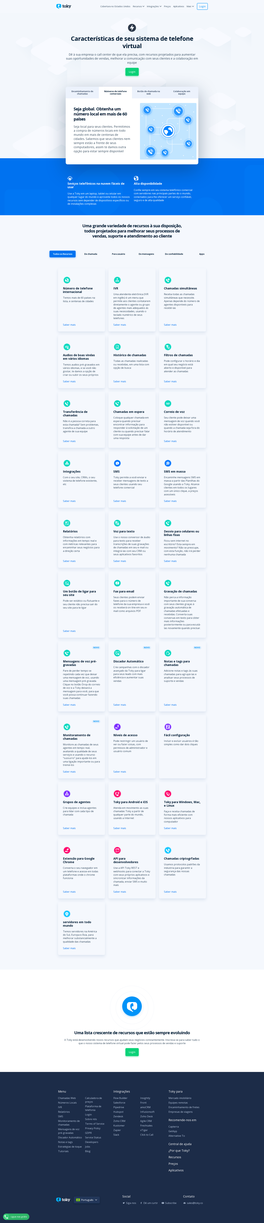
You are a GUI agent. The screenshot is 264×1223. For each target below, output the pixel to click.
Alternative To (177, 1135)
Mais (189, 6)
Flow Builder (120, 1098)
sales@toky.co (195, 1203)
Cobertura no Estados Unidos (115, 6)
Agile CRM (146, 1121)
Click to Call (146, 1134)
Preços (167, 6)
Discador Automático (70, 1137)
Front (143, 1102)
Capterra (174, 1126)
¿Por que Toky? (179, 1150)
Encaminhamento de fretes (184, 1107)
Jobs (87, 1146)
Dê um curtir (150, 1203)
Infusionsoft (147, 1111)
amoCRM (145, 1107)
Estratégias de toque (70, 1146)
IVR (60, 1107)
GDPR (88, 1133)
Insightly (145, 1098)
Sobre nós (91, 1119)
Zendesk (118, 1116)
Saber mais (69, 324)
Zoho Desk (146, 1116)
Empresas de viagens (181, 1111)
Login (202, 6)
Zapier (117, 1130)
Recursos (137, 6)
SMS (60, 1116)
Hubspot (118, 1111)
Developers (91, 1142)
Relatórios (64, 1111)
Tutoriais (63, 1151)
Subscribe (170, 1203)
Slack (116, 1134)
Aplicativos (178, 6)
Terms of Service (94, 1123)
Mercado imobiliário (180, 1098)
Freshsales (146, 1125)
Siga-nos (131, 1203)
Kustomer (119, 1125)
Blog (87, 1151)
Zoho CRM (119, 1121)
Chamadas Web (67, 1098)
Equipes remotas (178, 1102)
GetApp (173, 1131)
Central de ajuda (180, 1144)
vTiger (144, 1130)
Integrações (153, 6)
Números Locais (67, 1102)
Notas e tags (65, 1142)
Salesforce (119, 1102)
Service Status (93, 1137)
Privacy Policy (92, 1128)
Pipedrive (118, 1107)
